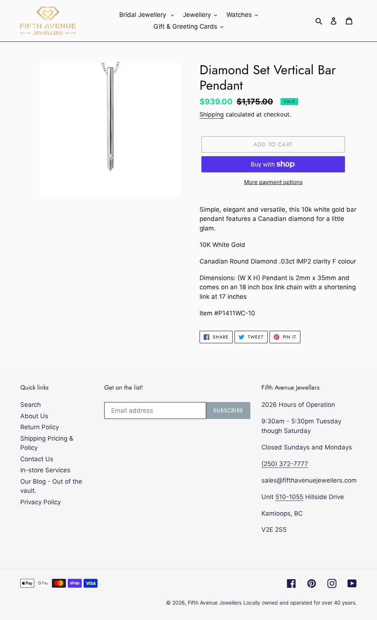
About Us (34, 416)
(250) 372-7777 (284, 463)
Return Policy (39, 427)
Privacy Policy (40, 502)
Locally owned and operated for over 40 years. (300, 602)
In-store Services (45, 470)
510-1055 (289, 497)
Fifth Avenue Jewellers (215, 602)
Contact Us (36, 459)
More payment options (273, 182)
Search (30, 404)
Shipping (212, 114)
